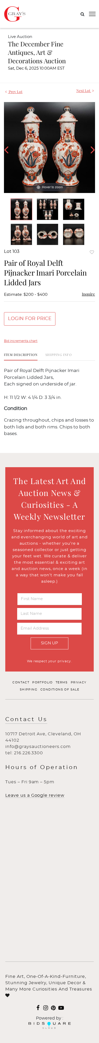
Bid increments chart (20, 340)
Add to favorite (92, 252)
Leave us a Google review (34, 795)
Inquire (88, 294)
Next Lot (83, 90)
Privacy (79, 682)
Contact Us (26, 719)
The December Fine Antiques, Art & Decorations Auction (37, 52)
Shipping (28, 689)
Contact (20, 682)
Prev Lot (15, 91)
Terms (62, 682)
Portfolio (42, 682)
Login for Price (29, 318)
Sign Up (49, 643)
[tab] (20, 356)
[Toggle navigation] (92, 14)
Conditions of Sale (59, 689)
